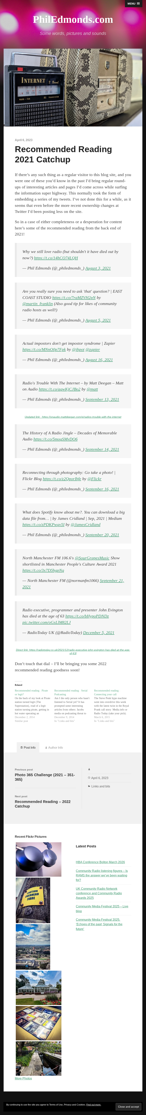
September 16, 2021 (102, 489)
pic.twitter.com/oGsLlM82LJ (46, 622)
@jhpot (78, 349)
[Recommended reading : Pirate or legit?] (35, 706)
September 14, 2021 (102, 449)
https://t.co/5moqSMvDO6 (55, 439)
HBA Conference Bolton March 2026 (100, 862)
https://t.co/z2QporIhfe (62, 479)
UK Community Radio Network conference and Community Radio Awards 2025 (99, 893)
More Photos (23, 1078)
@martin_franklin (37, 303)
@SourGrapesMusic (92, 558)
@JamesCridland (85, 524)
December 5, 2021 (98, 632)
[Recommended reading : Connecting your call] (114, 706)
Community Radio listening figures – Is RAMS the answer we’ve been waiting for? (102, 875)
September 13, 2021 (102, 399)
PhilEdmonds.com (73, 19)
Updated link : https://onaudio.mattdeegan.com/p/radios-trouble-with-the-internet (73, 416)
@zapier (93, 349)
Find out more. (93, 1104)
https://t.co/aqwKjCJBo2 (59, 389)
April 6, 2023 (99, 778)
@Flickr (94, 479)
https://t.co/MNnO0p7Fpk (44, 349)
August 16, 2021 (99, 359)
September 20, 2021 (102, 535)
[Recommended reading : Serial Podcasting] (74, 706)
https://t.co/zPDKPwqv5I (43, 524)
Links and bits (100, 786)
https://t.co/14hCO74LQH (56, 258)
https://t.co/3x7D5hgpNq (43, 570)
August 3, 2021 (98, 268)
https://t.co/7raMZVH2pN (74, 297)
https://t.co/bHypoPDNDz (87, 616)
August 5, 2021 (98, 320)
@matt (92, 389)
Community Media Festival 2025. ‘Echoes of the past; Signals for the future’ (99, 924)
